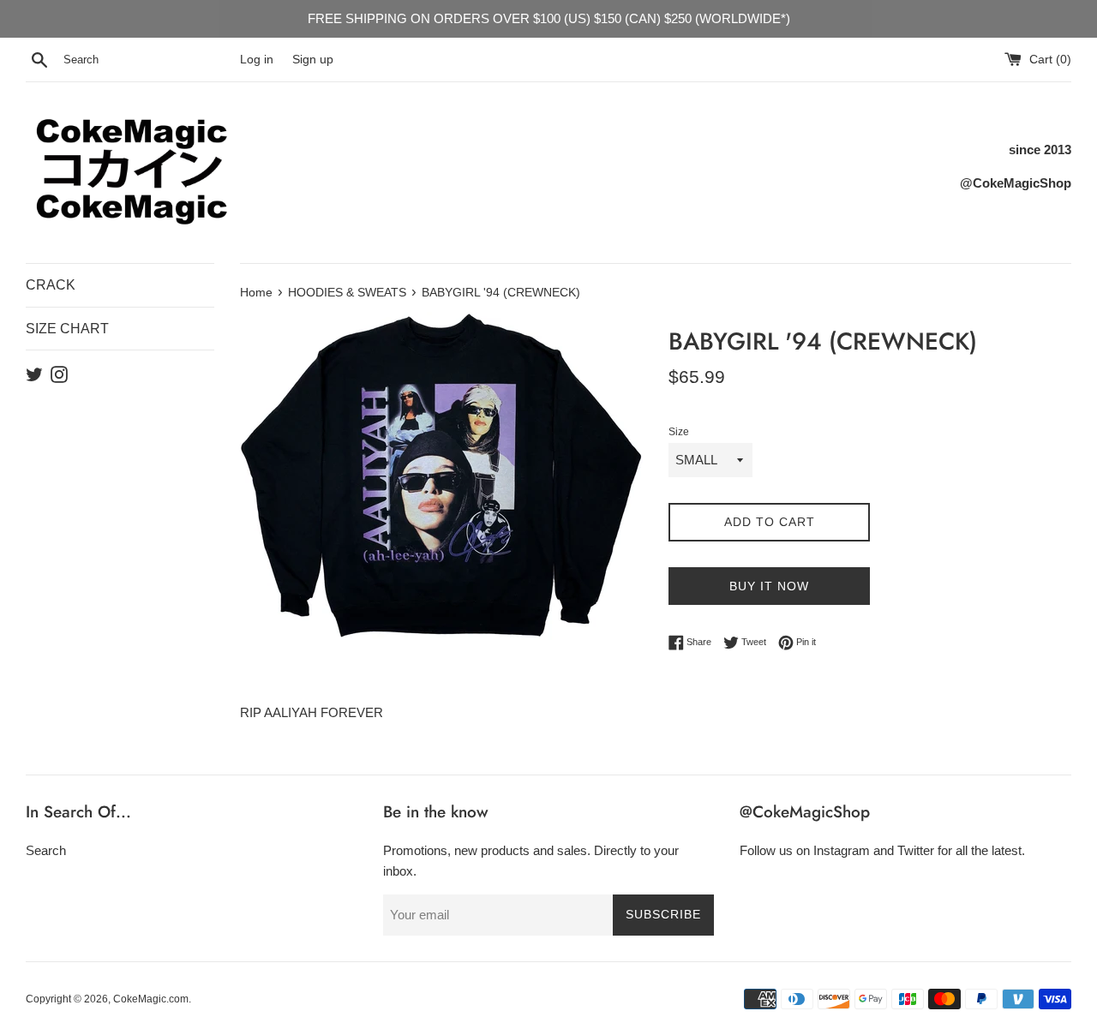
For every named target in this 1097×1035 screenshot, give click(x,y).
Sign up (312, 59)
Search (46, 850)
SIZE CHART (67, 328)
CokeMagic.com (151, 999)
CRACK (50, 285)
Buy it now (769, 586)
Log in (256, 59)
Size (678, 432)
